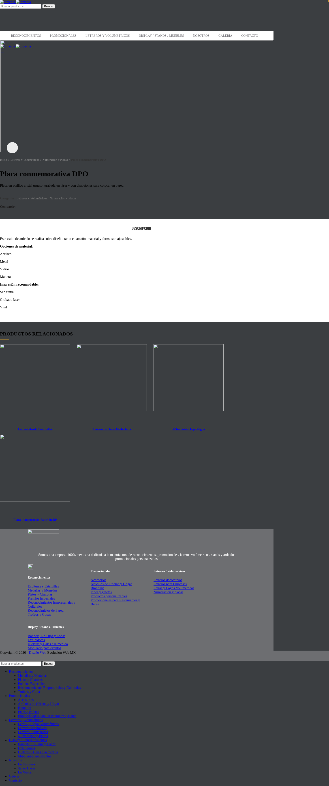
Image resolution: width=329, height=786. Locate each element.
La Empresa (26, 764)
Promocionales (63, 35)
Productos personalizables (109, 596)
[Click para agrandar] (12, 147)
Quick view (64, 348)
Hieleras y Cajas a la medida (48, 644)
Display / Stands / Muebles (161, 35)
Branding (97, 588)
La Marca (25, 772)
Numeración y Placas (55, 159)
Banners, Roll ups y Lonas (46, 636)
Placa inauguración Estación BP (35, 519)
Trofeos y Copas (39, 614)
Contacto (249, 35)
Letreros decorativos (168, 580)
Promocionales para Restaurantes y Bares (47, 716)
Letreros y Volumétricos (107, 35)
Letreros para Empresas (170, 584)
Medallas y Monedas (42, 590)
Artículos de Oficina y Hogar (111, 584)
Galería (225, 35)
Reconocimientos (26, 35)
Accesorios (98, 580)
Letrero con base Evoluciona (112, 429)
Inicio (3, 159)
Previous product (262, 160)
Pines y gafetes (101, 592)
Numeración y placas (168, 592)
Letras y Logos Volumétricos (174, 588)
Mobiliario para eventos (44, 648)
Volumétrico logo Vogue (189, 429)
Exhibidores (36, 640)
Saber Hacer (26, 768)
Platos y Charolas (40, 594)
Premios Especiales (41, 598)
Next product (271, 160)
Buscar (48, 6)
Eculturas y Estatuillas (43, 586)
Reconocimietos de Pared (46, 610)
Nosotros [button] (201, 35)
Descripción (141, 228)
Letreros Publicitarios (33, 732)
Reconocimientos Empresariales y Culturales (49, 688)
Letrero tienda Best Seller (35, 429)
